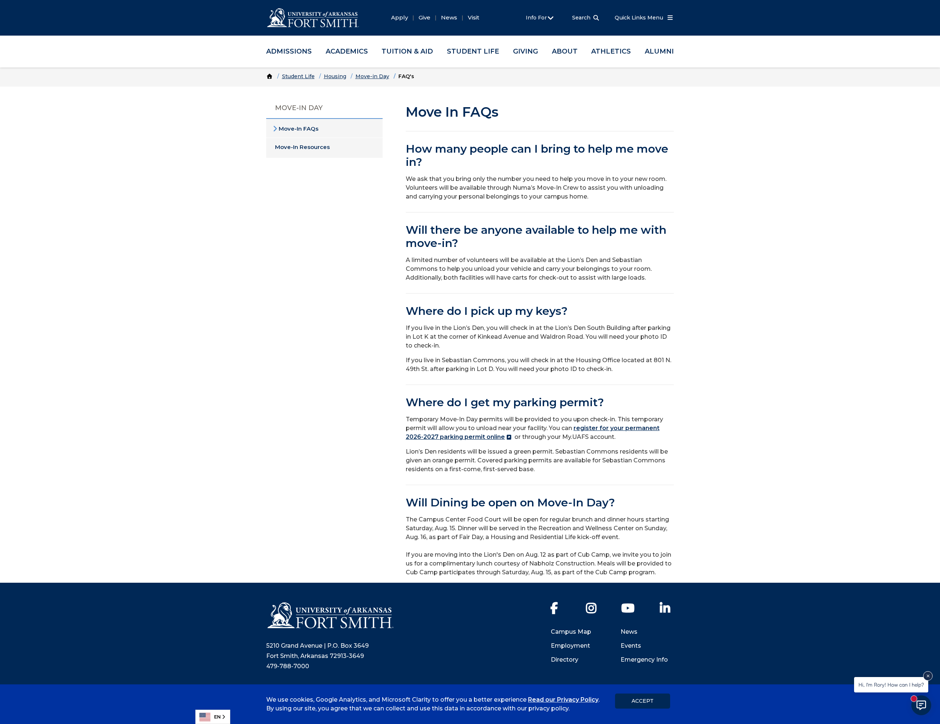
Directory (564, 659)
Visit (473, 17)
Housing (335, 76)
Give (424, 17)
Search (581, 17)
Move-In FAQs (298, 128)
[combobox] (212, 717)
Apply (399, 17)
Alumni (659, 51)
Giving (525, 51)
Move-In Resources (302, 146)
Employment (570, 645)
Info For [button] (537, 17)
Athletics (611, 51)
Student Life (473, 51)
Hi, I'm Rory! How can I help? (891, 684)
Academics (347, 51)
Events (631, 645)
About (565, 51)
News (449, 17)
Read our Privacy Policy (563, 699)
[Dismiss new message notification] (928, 676)
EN (217, 717)
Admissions (289, 51)
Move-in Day (372, 76)
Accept (643, 701)
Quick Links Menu (640, 17)
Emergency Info (644, 659)
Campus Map (571, 631)
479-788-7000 (287, 666)
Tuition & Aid (407, 51)
